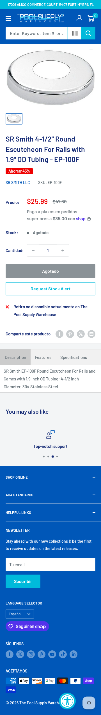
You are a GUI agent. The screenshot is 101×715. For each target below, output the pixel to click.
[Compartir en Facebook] (59, 334)
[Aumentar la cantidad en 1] (63, 250)
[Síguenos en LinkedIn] (73, 654)
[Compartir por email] (91, 334)
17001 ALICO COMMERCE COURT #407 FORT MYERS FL (51, 4)
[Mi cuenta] (79, 18)
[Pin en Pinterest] (70, 334)
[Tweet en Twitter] (81, 334)
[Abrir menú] (8, 18)
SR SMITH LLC (18, 182)
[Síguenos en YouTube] (52, 654)
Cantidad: (15, 250)
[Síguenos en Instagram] (31, 654)
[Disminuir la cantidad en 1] (33, 250)
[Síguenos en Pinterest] (41, 654)
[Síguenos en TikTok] (63, 654)
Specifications (73, 357)
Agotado (50, 271)
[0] (90, 18)
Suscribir (23, 581)
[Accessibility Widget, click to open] (67, 701)
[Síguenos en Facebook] (9, 654)
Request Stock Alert (50, 288)
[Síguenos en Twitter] (20, 654)
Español (15, 613)
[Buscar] (88, 33)
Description (15, 357)
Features (43, 357)
